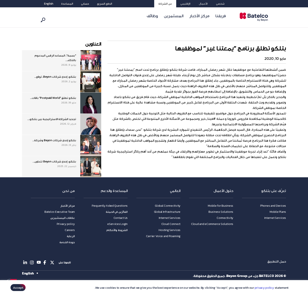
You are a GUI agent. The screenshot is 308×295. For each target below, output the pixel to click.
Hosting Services (169, 230)
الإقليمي (185, 3)
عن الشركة (165, 3)
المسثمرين (174, 16)
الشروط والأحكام (117, 230)
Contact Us (121, 218)
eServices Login (117, 224)
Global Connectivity (167, 206)
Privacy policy (66, 224)
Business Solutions (220, 212)
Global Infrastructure (167, 212)
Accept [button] (18, 287)
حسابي (85, 3)
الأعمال (203, 3)
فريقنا (220, 16)
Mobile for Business (220, 206)
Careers (70, 230)
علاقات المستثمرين (62, 218)
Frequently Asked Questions (110, 206)
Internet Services (275, 218)
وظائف (152, 16)
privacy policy (264, 287)
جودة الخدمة (67, 242)
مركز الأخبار (199, 16)
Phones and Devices (273, 206)
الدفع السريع (104, 3)
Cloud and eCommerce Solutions (212, 224)
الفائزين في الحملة (117, 212)
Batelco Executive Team (59, 212)
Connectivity (225, 218)
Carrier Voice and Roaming (163, 236)
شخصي (220, 3)
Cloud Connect (171, 224)
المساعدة (67, 3)
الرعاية (71, 236)
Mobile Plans (278, 212)
